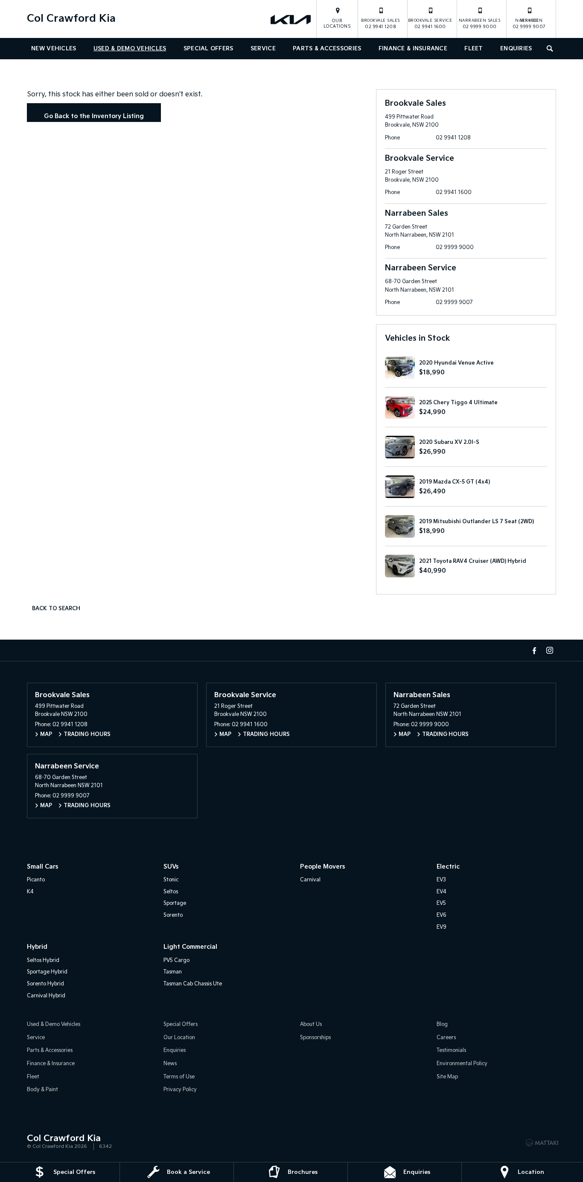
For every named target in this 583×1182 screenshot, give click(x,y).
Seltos (170, 892)
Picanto (36, 880)
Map (46, 734)
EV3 (441, 880)
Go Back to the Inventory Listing (94, 116)
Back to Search (56, 608)
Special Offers (208, 48)
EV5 (441, 903)
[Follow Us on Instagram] (549, 650)
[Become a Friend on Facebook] (534, 650)
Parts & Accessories (327, 48)
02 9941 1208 (380, 23)
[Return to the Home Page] (35, 1142)
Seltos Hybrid (43, 960)
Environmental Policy (462, 1063)
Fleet (473, 48)
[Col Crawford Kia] (291, 19)
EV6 (441, 915)
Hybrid (37, 946)
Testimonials (451, 1050)
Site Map (447, 1077)
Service (263, 48)
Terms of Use (179, 1077)
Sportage (174, 903)
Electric (448, 866)
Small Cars (42, 866)
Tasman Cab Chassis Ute (192, 984)
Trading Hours (87, 734)
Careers (446, 1037)
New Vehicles (53, 48)
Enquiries (516, 48)
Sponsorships (315, 1037)
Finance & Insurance (413, 48)
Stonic (170, 880)
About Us (311, 1024)
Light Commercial (190, 946)
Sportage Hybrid (47, 972)
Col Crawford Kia (71, 18)
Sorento (173, 915)
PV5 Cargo (176, 960)
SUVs (170, 866)
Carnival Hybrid (46, 996)
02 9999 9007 (529, 23)
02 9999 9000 (480, 23)
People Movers (322, 866)
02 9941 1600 (430, 23)
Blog (442, 1024)
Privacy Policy (180, 1089)
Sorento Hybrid (45, 984)
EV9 (441, 927)
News (170, 1063)
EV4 (441, 892)
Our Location (179, 1037)
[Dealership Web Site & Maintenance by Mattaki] (542, 1142)
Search (550, 48)
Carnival (310, 880)
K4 (30, 892)
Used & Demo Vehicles (129, 48)
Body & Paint (42, 1089)
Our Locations (337, 23)
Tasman (172, 972)
